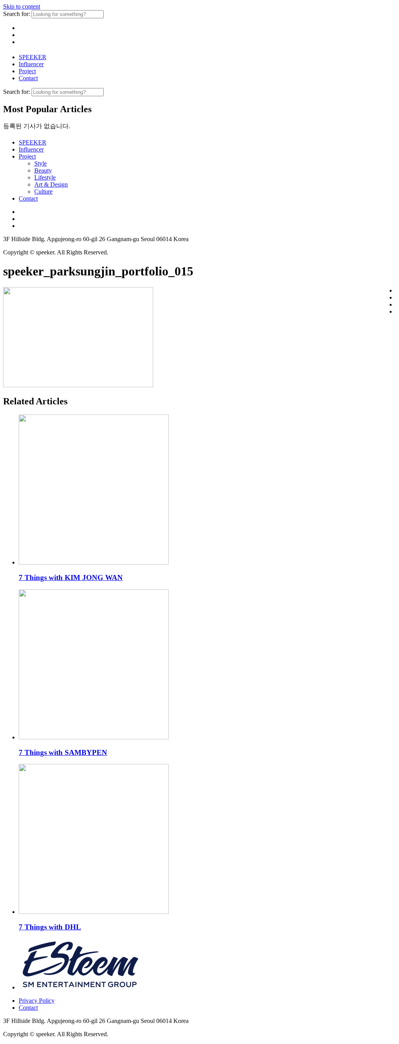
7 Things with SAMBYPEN (63, 752)
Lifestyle (45, 177)
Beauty (43, 170)
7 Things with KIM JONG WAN (71, 577)
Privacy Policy (37, 1000)
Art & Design (51, 184)
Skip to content (21, 6)
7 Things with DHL (50, 927)
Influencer (31, 64)
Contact (28, 78)
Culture (43, 191)
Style (40, 163)
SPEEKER (32, 57)
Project (27, 71)
